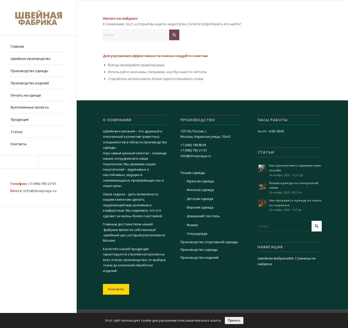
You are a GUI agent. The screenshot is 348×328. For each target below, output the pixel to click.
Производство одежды (199, 249)
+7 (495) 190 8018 (193, 145)
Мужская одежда (200, 181)
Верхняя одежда (200, 207)
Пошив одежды (192, 172)
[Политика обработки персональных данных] (38, 17)
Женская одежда (200, 189)
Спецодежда (197, 233)
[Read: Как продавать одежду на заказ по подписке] (262, 203)
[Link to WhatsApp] (57, 161)
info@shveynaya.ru (40, 190)
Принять (234, 320)
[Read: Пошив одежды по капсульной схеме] (262, 185)
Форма (192, 225)
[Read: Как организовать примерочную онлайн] (262, 168)
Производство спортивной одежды (209, 242)
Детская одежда (200, 198)
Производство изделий (199, 257)
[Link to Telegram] (19, 161)
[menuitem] (38, 46)
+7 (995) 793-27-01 (42, 183)
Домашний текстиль (203, 216)
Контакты (116, 289)
